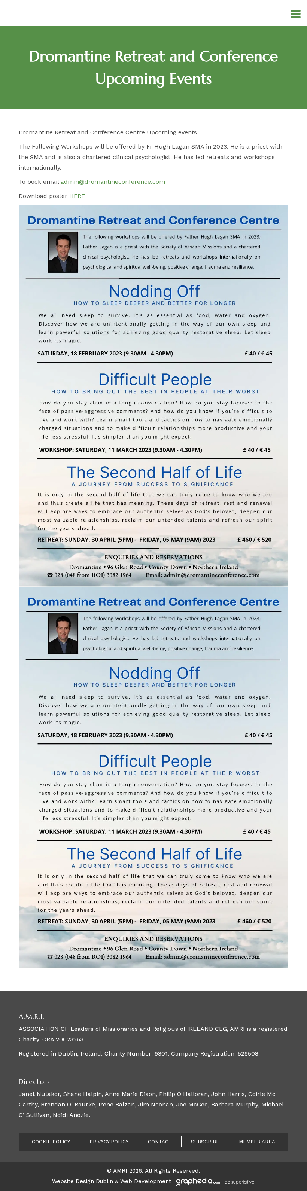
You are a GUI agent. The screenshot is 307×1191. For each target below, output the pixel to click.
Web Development (145, 1181)
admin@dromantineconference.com (113, 181)
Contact (160, 1142)
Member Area (257, 1142)
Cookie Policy (51, 1142)
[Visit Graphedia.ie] (214, 1181)
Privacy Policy (108, 1142)
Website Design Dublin (82, 1181)
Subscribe (205, 1142)
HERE (77, 195)
